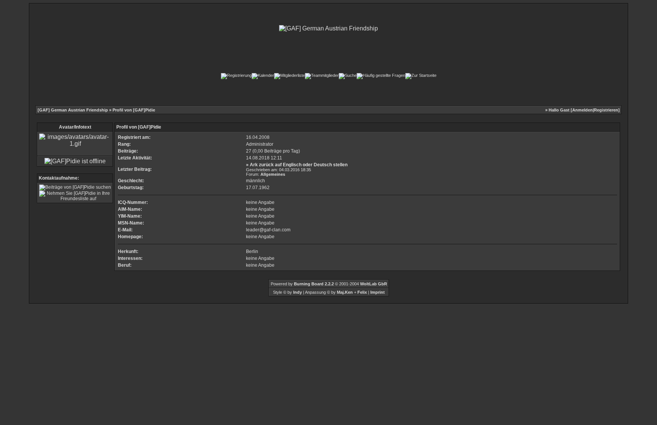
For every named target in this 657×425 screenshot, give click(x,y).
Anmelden (582, 110)
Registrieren (606, 110)
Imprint (377, 292)
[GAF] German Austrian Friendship (73, 110)
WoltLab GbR (373, 284)
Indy (297, 292)
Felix (361, 292)
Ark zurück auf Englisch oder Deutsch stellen (299, 164)
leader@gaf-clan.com (268, 229)
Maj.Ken (345, 292)
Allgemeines (272, 174)
